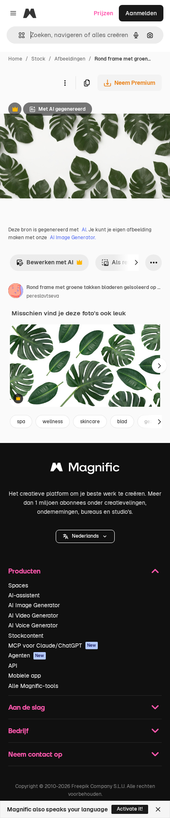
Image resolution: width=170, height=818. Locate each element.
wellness (52, 421)
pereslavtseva (42, 296)
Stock (38, 59)
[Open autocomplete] (18, 35)
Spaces (18, 585)
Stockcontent (25, 635)
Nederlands (85, 536)
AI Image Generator (34, 605)
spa (21, 421)
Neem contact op (35, 754)
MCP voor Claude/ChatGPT (52, 645)
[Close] (158, 809)
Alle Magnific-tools (33, 686)
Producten (24, 570)
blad (122, 421)
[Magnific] (85, 469)
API (12, 665)
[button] (85, 536)
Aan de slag (26, 707)
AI (84, 229)
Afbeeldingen (69, 59)
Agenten (26, 655)
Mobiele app (24, 675)
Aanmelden (141, 13)
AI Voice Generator (33, 625)
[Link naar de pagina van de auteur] (15, 292)
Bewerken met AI (44, 264)
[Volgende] (136, 262)
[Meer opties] (65, 83)
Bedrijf (18, 730)
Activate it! (130, 809)
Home (15, 59)
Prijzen (103, 13)
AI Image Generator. (73, 237)
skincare (90, 421)
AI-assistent (24, 595)
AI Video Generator (33, 615)
